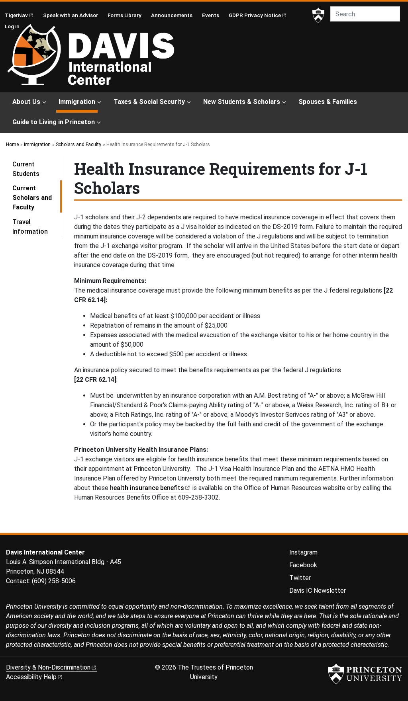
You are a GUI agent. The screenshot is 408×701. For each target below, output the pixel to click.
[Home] (90, 58)
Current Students (25, 169)
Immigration (78, 101)
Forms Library (124, 15)
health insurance (147, 488)
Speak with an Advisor (70, 15)
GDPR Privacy (255, 15)
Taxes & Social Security (149, 101)
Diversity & (48, 667)
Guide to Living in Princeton (53, 122)
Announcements (171, 15)
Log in (12, 26)
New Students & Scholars (241, 101)
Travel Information (30, 226)
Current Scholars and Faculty (37, 197)
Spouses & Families (327, 101)
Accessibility (31, 677)
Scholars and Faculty (78, 144)
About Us (26, 101)
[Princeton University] (318, 15)
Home (12, 144)
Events (210, 15)
